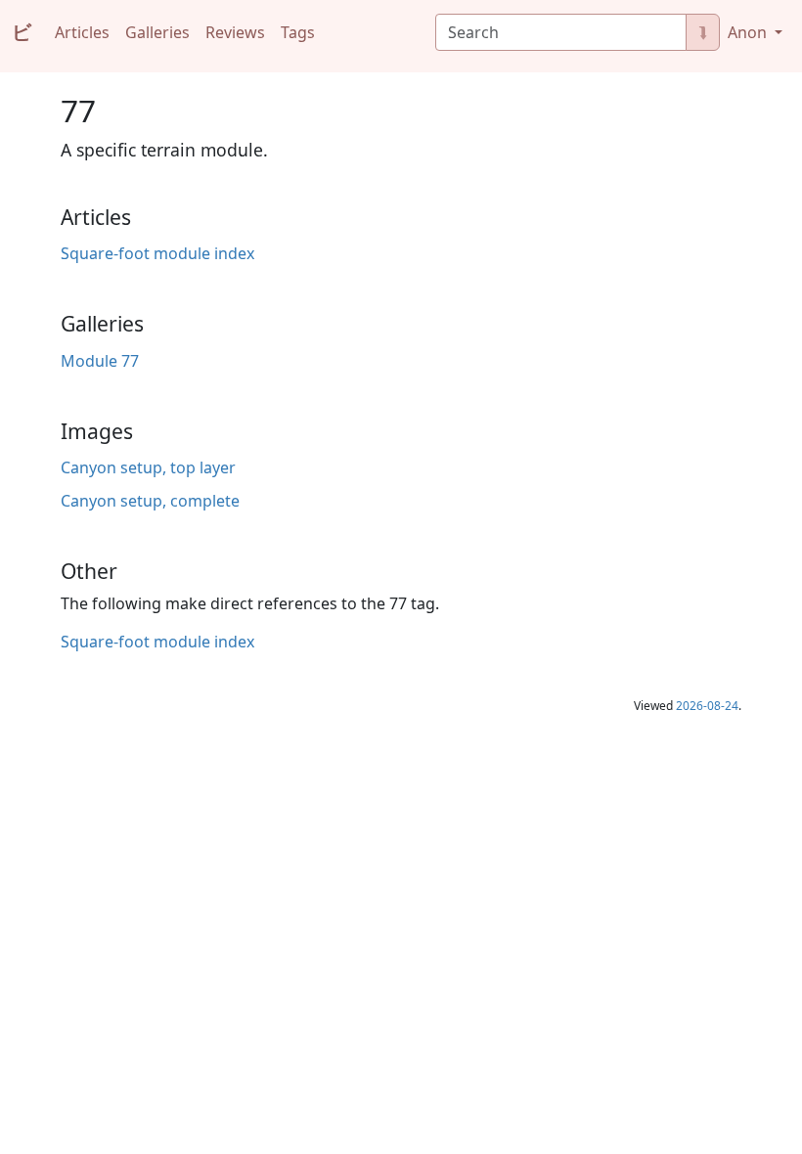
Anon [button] (749, 32)
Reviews (235, 32)
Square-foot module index (157, 253)
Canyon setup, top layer (148, 467)
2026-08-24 (707, 705)
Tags (298, 32)
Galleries (157, 32)
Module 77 (100, 361)
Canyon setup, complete (150, 500)
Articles (82, 32)
